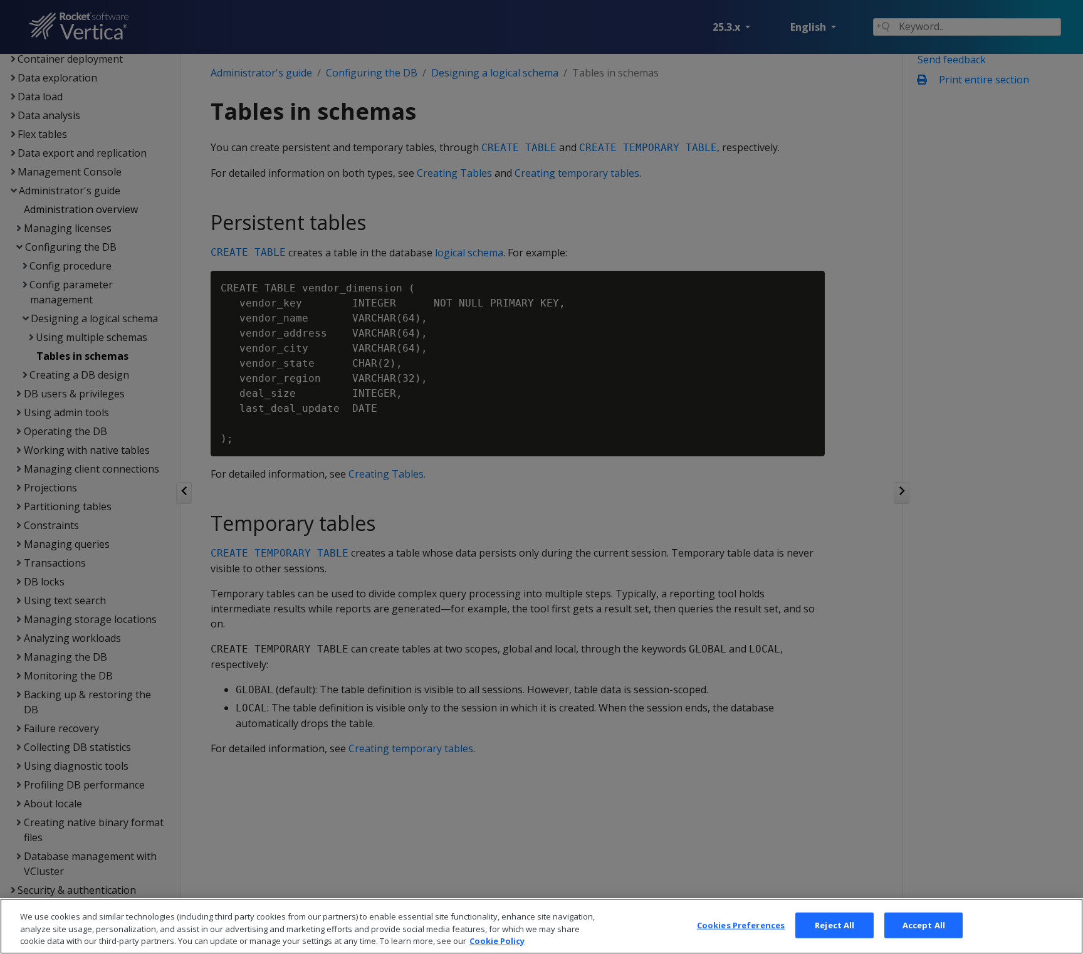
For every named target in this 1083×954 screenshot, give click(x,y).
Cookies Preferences (741, 924)
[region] (541, 926)
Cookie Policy (497, 940)
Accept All (924, 924)
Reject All (834, 924)
